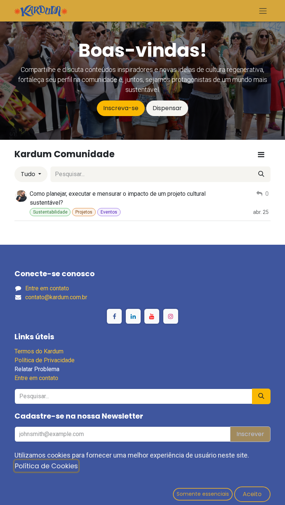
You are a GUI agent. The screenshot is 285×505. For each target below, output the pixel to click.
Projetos (83, 212)
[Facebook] (114, 316)
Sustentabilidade (50, 212)
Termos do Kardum (38, 351)
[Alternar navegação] (263, 11)
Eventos (109, 212)
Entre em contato (47, 288)
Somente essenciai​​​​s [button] (203, 494)
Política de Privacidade (44, 360)
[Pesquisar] (261, 174)
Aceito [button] (252, 494)
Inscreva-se (120, 108)
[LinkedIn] (133, 316)
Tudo (29, 174)
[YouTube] (151, 316)
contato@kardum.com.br (56, 297)
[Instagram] (170, 316)
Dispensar (167, 108)
